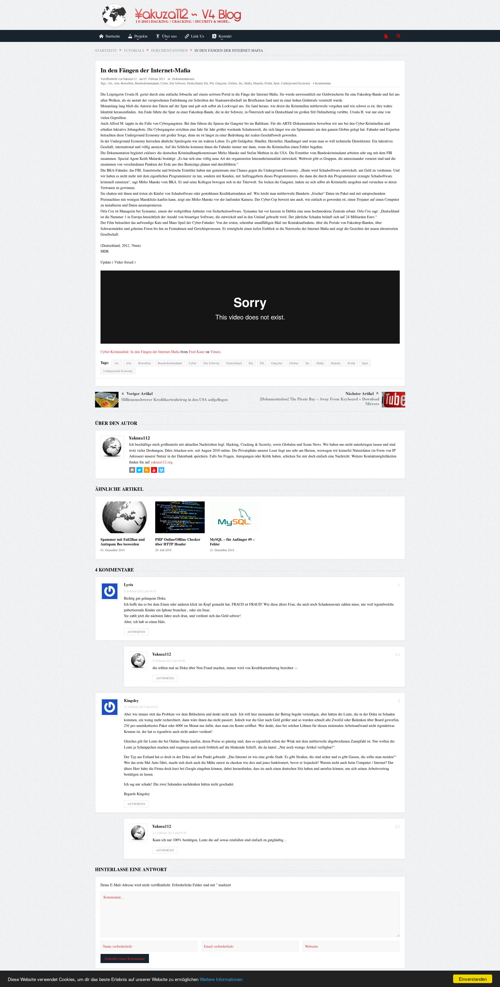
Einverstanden (473, 979)
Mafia (248, 83)
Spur (276, 83)
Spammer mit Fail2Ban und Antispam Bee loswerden (123, 542)
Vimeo (215, 351)
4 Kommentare (322, 83)
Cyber (164, 83)
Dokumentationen (183, 79)
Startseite (112, 36)
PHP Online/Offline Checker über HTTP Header (177, 542)
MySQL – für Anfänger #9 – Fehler (232, 542)
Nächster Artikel (360, 393)
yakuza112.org (161, 462)
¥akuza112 (130, 79)
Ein (206, 83)
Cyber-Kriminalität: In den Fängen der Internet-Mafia (140, 351)
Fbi (212, 83)
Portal (268, 83)
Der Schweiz (177, 83)
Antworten (136, 632)
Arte (116, 83)
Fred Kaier (197, 351)
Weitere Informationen (221, 979)
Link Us (197, 36)
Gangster (221, 83)
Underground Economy (295, 83)
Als (110, 83)
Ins (241, 83)
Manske (258, 83)
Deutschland (194, 83)
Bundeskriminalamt (147, 83)
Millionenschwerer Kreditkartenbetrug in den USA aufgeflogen (174, 399)
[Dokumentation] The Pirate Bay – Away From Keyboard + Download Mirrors (319, 401)
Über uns (169, 36)
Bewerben (127, 83)
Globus (232, 83)
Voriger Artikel (140, 393)
